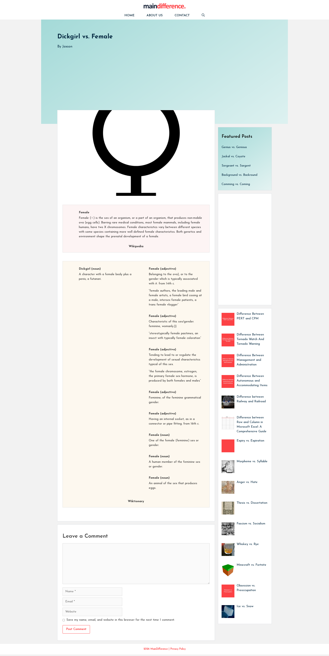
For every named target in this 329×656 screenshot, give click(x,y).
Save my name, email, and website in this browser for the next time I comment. (120, 620)
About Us (155, 15)
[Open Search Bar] (203, 16)
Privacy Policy (178, 649)
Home (129, 15)
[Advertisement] (160, 76)
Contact (182, 15)
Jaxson (67, 46)
